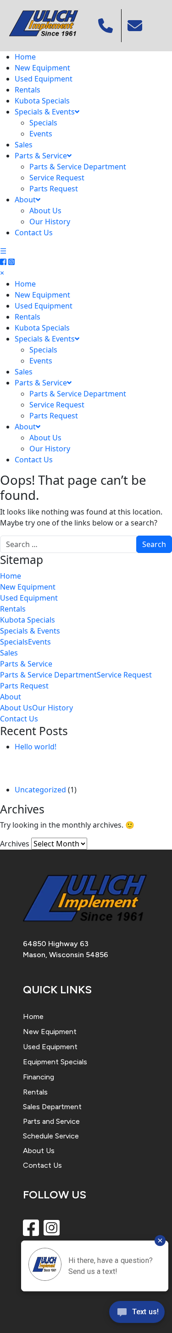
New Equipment (42, 68)
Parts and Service (51, 1121)
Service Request (56, 178)
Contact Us (34, 233)
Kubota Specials (42, 101)
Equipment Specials (55, 1061)
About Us (45, 211)
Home (25, 57)
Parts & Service (41, 156)
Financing (38, 1077)
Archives (14, 844)
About (25, 200)
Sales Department (52, 1106)
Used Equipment (43, 79)
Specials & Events (45, 112)
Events (40, 134)
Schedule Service (51, 1136)
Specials (43, 123)
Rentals (27, 90)
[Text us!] (137, 1314)
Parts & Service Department (77, 167)
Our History (49, 222)
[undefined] (136, 25)
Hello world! (35, 747)
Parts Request (53, 189)
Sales (24, 145)
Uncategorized (40, 790)
